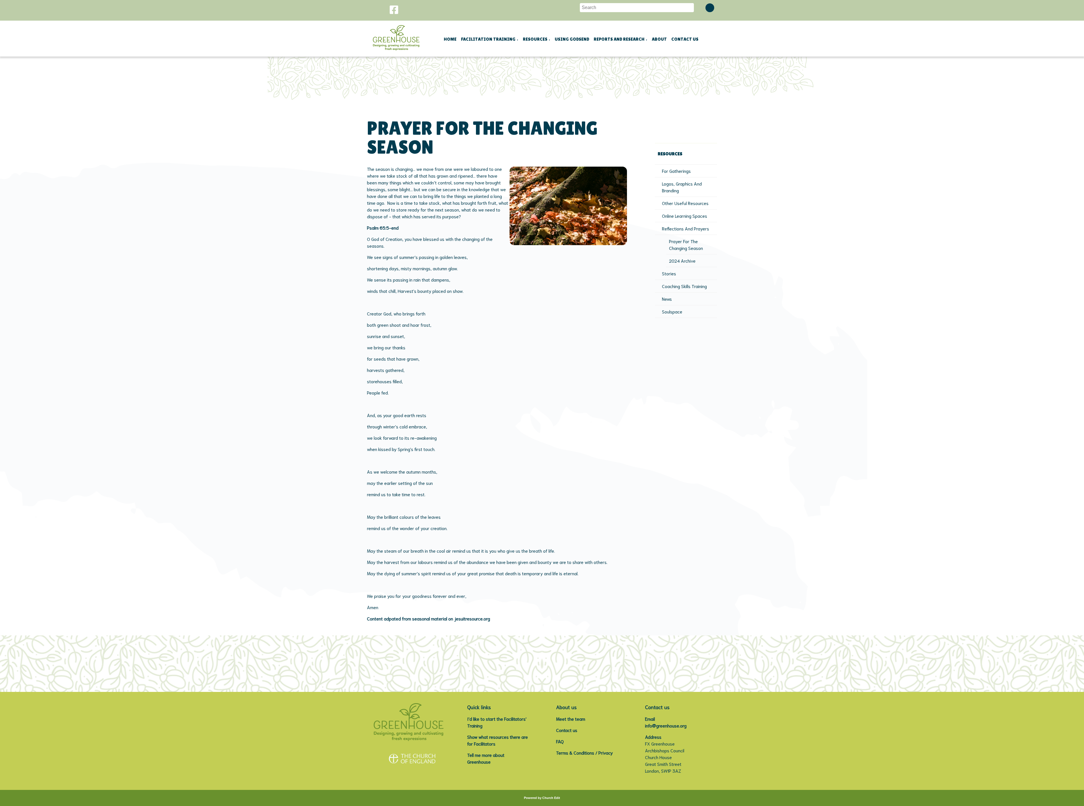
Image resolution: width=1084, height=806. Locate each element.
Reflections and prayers (685, 228)
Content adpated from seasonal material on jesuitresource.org (428, 618)
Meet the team (570, 719)
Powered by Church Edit (542, 798)
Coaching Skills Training (684, 286)
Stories (669, 273)
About (659, 39)
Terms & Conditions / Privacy (584, 752)
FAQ (560, 741)
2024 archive (682, 260)
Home (450, 39)
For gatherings (676, 171)
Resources (535, 39)
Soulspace (672, 311)
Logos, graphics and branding (682, 186)
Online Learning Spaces (684, 216)
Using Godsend (572, 39)
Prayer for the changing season (686, 244)
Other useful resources (685, 203)
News (667, 299)
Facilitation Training (488, 39)
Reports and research (619, 39)
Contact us (684, 39)
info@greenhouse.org (666, 725)
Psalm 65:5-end (383, 227)
